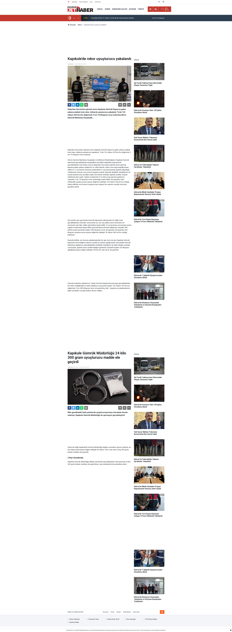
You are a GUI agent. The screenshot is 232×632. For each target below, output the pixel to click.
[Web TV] (159, 2)
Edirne (107, 9)
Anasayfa (105, 612)
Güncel (100, 9)
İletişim (119, 612)
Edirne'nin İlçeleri (119, 9)
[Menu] (150, 9)
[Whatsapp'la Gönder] (81, 105)
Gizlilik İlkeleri (127, 612)
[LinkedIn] (77, 105)
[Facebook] (69, 105)
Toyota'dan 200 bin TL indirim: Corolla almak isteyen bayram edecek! (112, 18)
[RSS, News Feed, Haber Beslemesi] (162, 612)
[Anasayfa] (69, 2)
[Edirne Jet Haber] (80, 9)
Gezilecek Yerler (93, 619)
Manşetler (74, 2)
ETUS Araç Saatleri (151, 619)
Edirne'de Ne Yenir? (113, 619)
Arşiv (91, 2)
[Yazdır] (86, 105)
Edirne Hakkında (74, 619)
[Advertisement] (116, 41)
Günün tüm (158, 18)
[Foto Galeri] (163, 2)
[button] (120, 105)
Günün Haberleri (83, 2)
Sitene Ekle (98, 2)
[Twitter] (73, 105)
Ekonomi (132, 9)
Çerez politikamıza (156, 630)
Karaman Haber (74, 622)
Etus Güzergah (131, 619)
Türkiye (141, 9)
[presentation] (74, 18)
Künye (112, 612)
